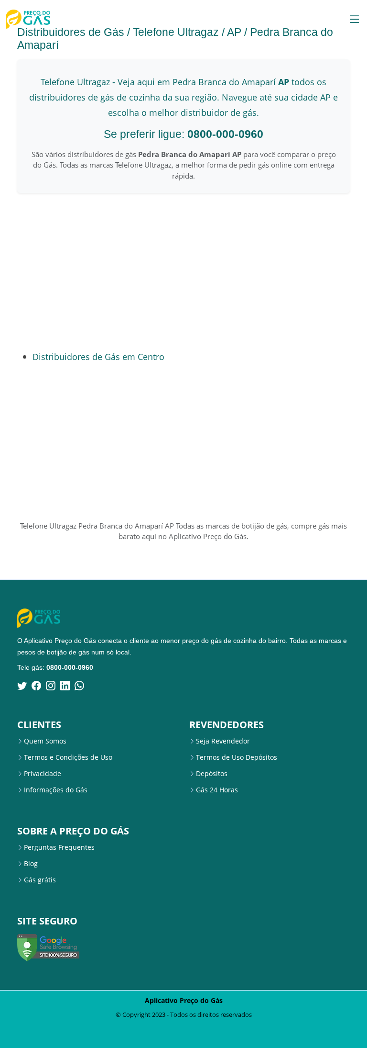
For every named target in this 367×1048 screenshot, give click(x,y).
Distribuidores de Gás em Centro (98, 356)
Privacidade (42, 773)
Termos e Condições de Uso (68, 757)
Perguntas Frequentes (59, 847)
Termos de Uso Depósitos (236, 757)
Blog (31, 863)
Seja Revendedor (223, 741)
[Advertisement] (129, 271)
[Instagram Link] (50, 685)
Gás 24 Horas (217, 790)
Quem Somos (45, 741)
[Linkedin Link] (65, 685)
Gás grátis (40, 880)
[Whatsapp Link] (79, 685)
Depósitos (211, 773)
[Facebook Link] (36, 685)
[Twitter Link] (22, 685)
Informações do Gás (55, 790)
